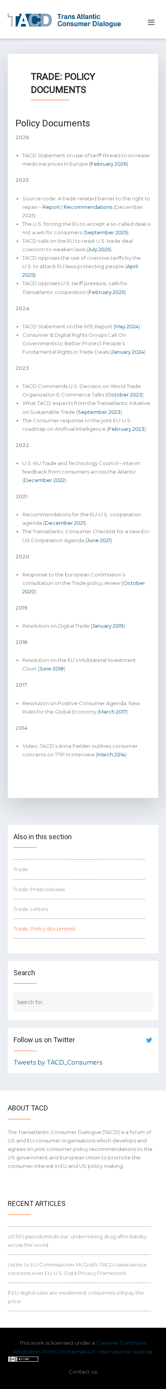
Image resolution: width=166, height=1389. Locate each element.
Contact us (83, 1372)
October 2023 (124, 394)
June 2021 (98, 540)
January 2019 (108, 626)
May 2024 (127, 326)
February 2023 (126, 429)
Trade (21, 869)
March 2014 (111, 754)
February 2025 (106, 292)
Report (51, 207)
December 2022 (44, 480)
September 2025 (106, 232)
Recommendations (88, 207)
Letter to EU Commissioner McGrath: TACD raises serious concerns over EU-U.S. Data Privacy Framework (77, 1268)
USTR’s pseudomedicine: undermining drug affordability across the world (77, 1240)
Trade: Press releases (39, 889)
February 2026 (109, 164)
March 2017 (112, 712)
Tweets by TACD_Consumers (58, 1062)
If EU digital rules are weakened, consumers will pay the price (76, 1297)
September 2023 (99, 412)
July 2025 (99, 249)
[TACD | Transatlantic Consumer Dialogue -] (64, 20)
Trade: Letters (31, 909)
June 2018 (51, 668)
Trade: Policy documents (44, 928)
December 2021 (65, 523)
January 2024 (128, 352)
